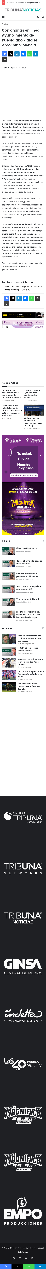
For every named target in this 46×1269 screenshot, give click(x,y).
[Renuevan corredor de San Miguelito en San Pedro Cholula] (9, 663)
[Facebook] (4, 53)
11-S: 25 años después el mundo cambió (28, 588)
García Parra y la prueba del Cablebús (29, 562)
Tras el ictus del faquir (28, 599)
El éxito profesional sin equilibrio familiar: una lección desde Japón (28, 615)
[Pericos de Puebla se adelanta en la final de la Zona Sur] (9, 687)
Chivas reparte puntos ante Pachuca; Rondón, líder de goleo (31, 674)
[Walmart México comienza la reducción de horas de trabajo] (34, 410)
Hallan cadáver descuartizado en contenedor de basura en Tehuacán (11, 394)
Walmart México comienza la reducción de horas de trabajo (33, 422)
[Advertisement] (23, 92)
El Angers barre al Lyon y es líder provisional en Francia (32, 394)
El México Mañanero (26, 548)
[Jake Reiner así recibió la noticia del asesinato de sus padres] (9, 639)
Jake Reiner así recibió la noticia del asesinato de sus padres (29, 638)
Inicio (5, 24)
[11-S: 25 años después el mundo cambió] (9, 651)
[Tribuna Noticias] (23, 9)
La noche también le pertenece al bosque (27, 575)
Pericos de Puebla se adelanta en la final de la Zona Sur (29, 686)
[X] (10, 53)
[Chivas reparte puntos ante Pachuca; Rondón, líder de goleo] (9, 675)
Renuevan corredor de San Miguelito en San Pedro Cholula (30, 662)
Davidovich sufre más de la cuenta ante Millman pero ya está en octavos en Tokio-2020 (12, 410)
